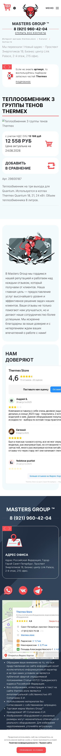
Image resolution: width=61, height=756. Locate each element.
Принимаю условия (31, 750)
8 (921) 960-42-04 (30, 29)
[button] (52, 8)
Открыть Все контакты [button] (30, 33)
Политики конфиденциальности (23, 743)
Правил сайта (45, 743)
